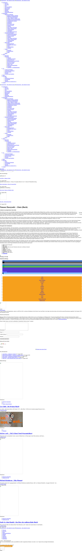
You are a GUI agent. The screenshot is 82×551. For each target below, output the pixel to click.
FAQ (6, 5)
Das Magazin (4, 2)
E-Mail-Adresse (3, 334)
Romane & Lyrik (10, 25)
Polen (42, 295)
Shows (8, 45)
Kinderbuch (9, 23)
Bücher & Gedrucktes (9, 14)
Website (1, 336)
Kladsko (42, 286)
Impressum (7, 11)
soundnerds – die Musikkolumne (13, 67)
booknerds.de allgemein (9, 78)
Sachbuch (9, 26)
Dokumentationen (10, 43)
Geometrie (42, 281)
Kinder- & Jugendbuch (11, 35)
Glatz (42, 283)
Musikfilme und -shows (11, 44)
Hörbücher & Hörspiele (9, 32)
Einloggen (4, 536)
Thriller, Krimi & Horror (11, 28)
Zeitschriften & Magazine (12, 31)
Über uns (6, 3)
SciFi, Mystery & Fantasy (12, 27)
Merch (3, 75)
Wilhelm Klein (42, 300)
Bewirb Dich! (7, 7)
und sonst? (4, 76)
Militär (42, 291)
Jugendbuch (9, 22)
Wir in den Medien (8, 6)
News (6, 77)
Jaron (42, 284)
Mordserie (42, 292)
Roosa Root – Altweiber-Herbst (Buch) (5, 201)
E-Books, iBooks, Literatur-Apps (13, 18)
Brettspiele (9, 50)
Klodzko (42, 288)
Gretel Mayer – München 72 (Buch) (5, 178)
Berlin (42, 278)
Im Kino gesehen (8, 71)
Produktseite (4, 253)
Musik (6, 53)
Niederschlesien (42, 294)
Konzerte (6, 72)
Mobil (8, 52)
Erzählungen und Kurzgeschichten (13, 19)
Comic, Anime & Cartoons (12, 17)
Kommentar (2, 330)
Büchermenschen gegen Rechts (13, 61)
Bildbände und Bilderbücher (12, 16)
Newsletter (2, 168)
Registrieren (4, 538)
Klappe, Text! (9, 64)
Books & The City (10, 59)
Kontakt (3, 82)
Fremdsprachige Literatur (12, 20)
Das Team (7, 4)
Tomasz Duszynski (42, 298)
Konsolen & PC (10, 51)
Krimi (42, 289)
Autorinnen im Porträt (11, 58)
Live (3, 68)
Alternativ (9, 57)
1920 (42, 277)
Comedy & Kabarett (8, 69)
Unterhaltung (9, 30)
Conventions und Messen (9, 70)
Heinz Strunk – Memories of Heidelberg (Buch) (11, 356)
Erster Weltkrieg (42, 280)
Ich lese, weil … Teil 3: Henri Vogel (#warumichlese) (16, 433)
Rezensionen (4, 13)
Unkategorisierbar (10, 29)
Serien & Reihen (10, 46)
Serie (42, 297)
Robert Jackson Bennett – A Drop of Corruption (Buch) (8, 184)
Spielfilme (9, 48)
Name (1, 332)
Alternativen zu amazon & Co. (10, 81)
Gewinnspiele (7, 79)
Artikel (3, 54)
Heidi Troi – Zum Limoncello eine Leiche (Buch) (11, 358)
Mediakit (6, 10)
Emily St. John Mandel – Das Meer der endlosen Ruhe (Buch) (19, 522)
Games (6, 49)
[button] (3, 261)
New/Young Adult (10, 24)
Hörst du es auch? (10, 63)
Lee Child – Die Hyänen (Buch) (9, 406)
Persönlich (9, 66)
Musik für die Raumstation (12, 65)
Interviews (7, 55)
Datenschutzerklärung (9, 12)
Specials (6, 80)
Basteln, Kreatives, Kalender (12, 15)
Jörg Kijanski (2, 310)
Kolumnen (7, 56)
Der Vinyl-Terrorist (10, 62)
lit (2, 402)
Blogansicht (7, 9)
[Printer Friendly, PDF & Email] (3, 344)
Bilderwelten (7, 42)
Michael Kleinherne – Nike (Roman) (11, 480)
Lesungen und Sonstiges (9, 73)
